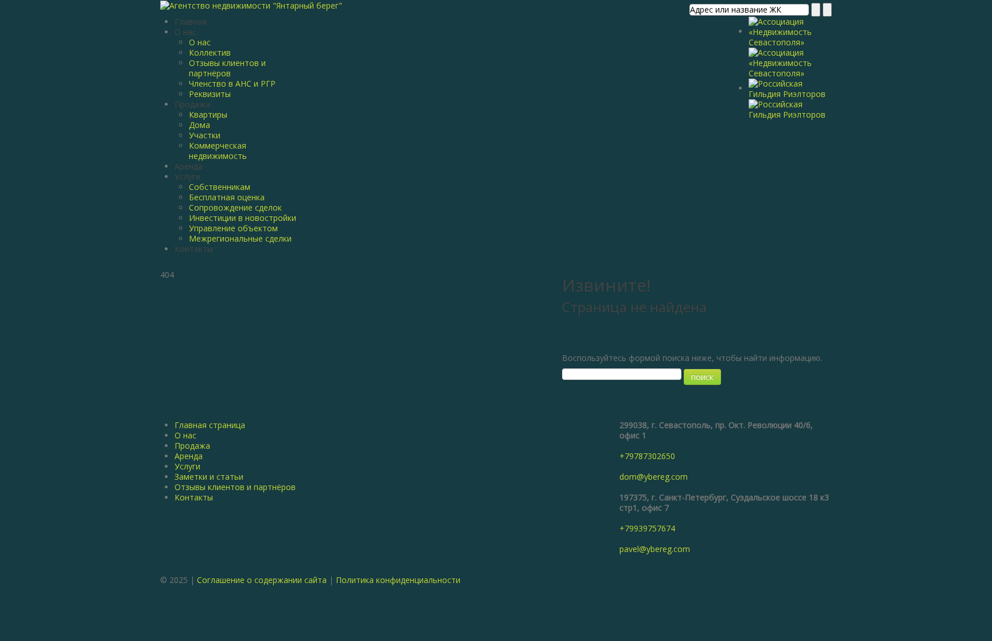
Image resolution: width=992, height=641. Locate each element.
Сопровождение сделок (235, 207)
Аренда (189, 166)
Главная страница (210, 424)
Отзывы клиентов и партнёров (227, 68)
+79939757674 (647, 528)
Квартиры (208, 114)
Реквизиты (210, 93)
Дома (199, 124)
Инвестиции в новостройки (242, 217)
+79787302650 (647, 455)
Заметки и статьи (209, 476)
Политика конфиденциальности (398, 579)
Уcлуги (187, 466)
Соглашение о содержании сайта (262, 579)
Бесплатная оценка (227, 197)
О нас (185, 31)
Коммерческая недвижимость (218, 150)
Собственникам (219, 186)
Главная (191, 21)
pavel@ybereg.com (654, 548)
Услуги (187, 176)
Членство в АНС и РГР (232, 83)
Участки (204, 135)
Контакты (194, 248)
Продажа (192, 104)
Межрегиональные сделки (240, 238)
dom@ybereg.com (653, 476)
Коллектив (210, 52)
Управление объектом (233, 228)
